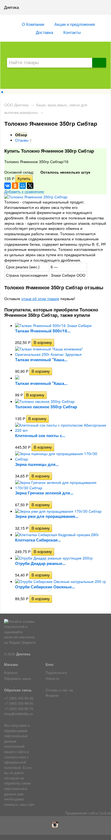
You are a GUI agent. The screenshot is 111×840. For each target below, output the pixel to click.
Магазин (11, 664)
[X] (30, 185)
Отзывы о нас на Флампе (59, 693)
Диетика (23, 654)
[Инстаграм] (56, 826)
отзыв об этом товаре (40, 298)
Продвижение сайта (81, 813)
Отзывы (22, 140)
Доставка (44, 32)
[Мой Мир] (22, 185)
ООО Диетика (16, 104)
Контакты (72, 32)
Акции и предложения (74, 24)
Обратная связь (18, 690)
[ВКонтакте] (7, 185)
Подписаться (56, 672)
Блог (50, 664)
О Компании (33, 24)
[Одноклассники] (15, 185)
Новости (52, 678)
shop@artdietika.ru (18, 713)
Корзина (10, 672)
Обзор (21, 134)
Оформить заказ (17, 678)
